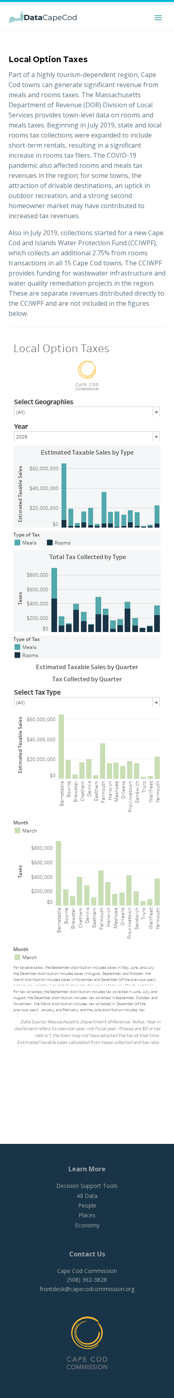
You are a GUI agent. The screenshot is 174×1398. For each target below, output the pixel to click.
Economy (87, 1225)
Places (87, 1215)
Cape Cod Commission (87, 1271)
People (87, 1205)
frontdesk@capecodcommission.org (87, 1289)
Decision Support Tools (87, 1185)
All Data (87, 1196)
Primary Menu (158, 18)
